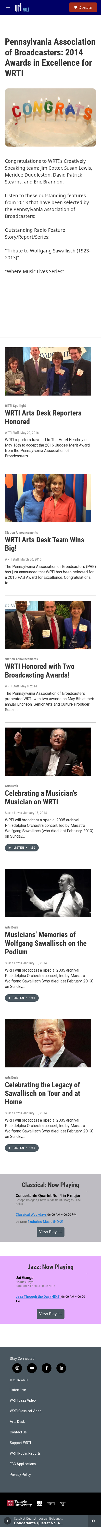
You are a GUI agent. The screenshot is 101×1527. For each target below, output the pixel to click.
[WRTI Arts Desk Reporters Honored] (48, 371)
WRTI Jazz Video (23, 1400)
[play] (7, 1520)
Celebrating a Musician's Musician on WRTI (41, 797)
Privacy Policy (20, 1475)
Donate (85, 7)
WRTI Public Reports (25, 1453)
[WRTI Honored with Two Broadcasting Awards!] (48, 625)
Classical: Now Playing (50, 1185)
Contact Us (18, 1432)
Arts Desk (11, 786)
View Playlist (50, 1231)
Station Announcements (21, 532)
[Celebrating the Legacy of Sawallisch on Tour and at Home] (48, 1043)
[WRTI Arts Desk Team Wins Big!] (48, 498)
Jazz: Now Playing (50, 1267)
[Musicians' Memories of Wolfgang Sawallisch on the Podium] (48, 893)
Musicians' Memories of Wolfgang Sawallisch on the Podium (46, 943)
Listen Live (18, 1390)
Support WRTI (20, 1443)
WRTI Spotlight (15, 406)
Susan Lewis (13, 813)
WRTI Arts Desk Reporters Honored (43, 417)
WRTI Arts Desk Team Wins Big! (44, 544)
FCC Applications (23, 1464)
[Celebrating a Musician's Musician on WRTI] (48, 752)
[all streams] (94, 1521)
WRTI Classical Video (25, 1411)
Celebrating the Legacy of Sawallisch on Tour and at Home (42, 1093)
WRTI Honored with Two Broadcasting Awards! (40, 670)
